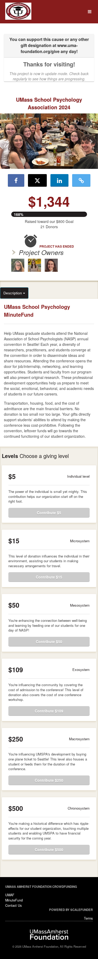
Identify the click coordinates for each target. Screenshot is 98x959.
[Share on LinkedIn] (59, 180)
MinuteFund (14, 900)
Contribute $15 (49, 577)
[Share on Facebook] (16, 180)
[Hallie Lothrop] (17, 265)
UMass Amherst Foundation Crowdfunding (41, 886)
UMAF (9, 895)
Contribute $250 (49, 780)
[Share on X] (37, 180)
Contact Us (13, 905)
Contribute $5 (49, 512)
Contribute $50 (49, 641)
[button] (7, 141)
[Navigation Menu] (89, 11)
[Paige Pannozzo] (34, 265)
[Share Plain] (81, 180)
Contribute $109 (49, 710)
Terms (88, 918)
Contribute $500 (49, 849)
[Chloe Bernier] (51, 265)
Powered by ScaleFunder (71, 910)
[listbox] (49, 141)
